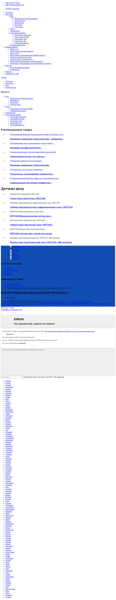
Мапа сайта (64, 301)
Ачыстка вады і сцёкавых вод (21, 59)
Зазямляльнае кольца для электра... (28, 156)
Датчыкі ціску (19, 21)
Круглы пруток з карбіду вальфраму (29, 303)
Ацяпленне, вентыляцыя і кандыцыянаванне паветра (30, 63)
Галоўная (9, 12)
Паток (12, 29)
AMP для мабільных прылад (82, 301)
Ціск (11, 17)
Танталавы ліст (20, 41)
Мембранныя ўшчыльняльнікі (26, 19)
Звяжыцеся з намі (12, 74)
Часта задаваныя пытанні (19, 68)
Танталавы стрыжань (22, 35)
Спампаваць (14, 70)
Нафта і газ (14, 49)
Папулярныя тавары (51, 301)
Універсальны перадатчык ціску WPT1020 (31, 225)
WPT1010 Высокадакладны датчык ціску (30, 216)
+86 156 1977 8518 (12, 3)
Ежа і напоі (14, 53)
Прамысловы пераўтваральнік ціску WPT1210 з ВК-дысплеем (41, 242)
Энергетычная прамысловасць (22, 51)
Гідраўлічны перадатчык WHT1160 (27, 198)
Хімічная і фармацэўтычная (20, 57)
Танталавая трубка (21, 37)
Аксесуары (18, 27)
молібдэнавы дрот (51, 303)
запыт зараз (9, 298)
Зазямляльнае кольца (18, 111)
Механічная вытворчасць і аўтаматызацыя (26, 61)
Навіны (8, 72)
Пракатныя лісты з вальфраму (70, 303)
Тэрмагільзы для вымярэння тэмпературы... (32, 174)
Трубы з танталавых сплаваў (94, 303)
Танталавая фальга (21, 43)
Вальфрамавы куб (8, 303)
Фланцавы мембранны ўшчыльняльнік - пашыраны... (37, 139)
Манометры (19, 23)
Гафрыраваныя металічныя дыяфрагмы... (31, 183)
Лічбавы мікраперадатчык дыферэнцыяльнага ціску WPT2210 (41, 207)
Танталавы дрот (20, 39)
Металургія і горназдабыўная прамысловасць (27, 55)
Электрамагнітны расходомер (21, 109)
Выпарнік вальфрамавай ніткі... (26, 148)
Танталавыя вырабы (18, 33)
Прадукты (9, 15)
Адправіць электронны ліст (11, 310)
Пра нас (8, 65)
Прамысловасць (11, 47)
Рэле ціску (18, 25)
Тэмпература (15, 31)
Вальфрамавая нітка (17, 45)
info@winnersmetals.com (14, 5)
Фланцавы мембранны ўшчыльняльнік (29, 165)
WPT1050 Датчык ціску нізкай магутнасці (31, 233)
